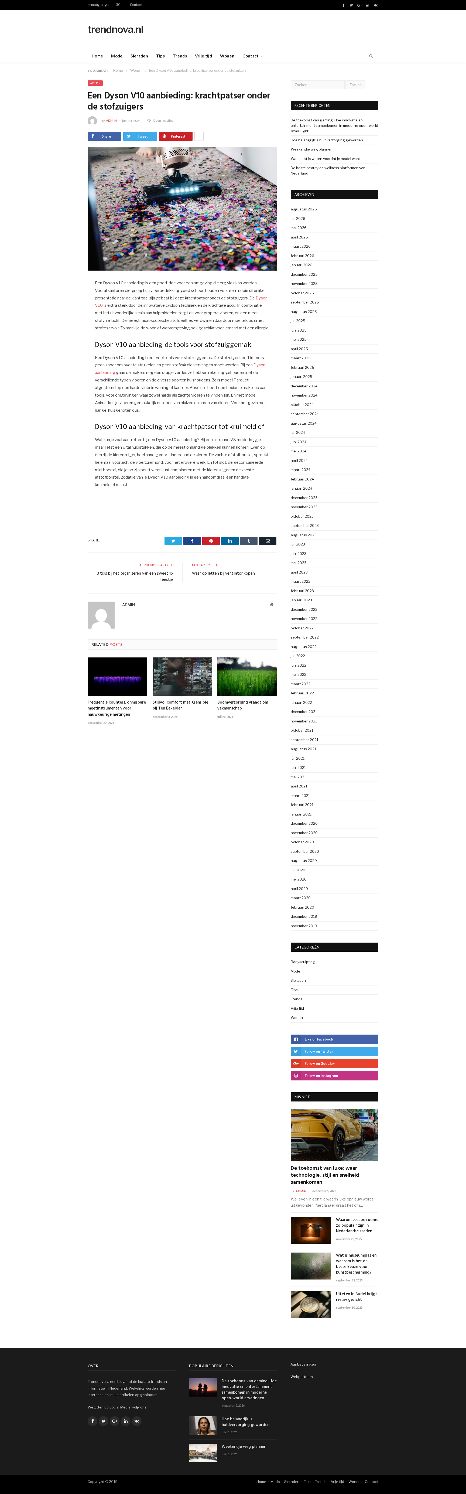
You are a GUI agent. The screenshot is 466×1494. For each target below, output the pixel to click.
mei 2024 (298, 451)
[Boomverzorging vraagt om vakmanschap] (247, 676)
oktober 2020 (302, 842)
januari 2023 (301, 600)
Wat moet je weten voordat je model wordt (326, 158)
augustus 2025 (304, 311)
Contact (136, 5)
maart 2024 (300, 470)
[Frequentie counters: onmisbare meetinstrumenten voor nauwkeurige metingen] (117, 676)
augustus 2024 (304, 423)
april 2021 (299, 786)
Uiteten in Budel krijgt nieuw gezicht (356, 1297)
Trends (180, 55)
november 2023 (304, 507)
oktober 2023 (302, 516)
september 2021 (304, 740)
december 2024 (304, 386)
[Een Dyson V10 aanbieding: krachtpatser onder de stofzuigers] (182, 209)
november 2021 (304, 721)
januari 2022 (301, 702)
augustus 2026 (304, 209)
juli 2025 (298, 321)
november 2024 (304, 395)
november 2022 (304, 618)
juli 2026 (298, 218)
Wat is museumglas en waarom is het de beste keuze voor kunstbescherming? (356, 1264)
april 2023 (299, 572)
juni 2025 (299, 330)
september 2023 (305, 525)
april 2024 (299, 460)
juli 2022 (298, 656)
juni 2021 (298, 767)
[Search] (371, 56)
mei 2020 (299, 879)
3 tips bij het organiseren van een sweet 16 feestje (135, 576)
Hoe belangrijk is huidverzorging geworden (327, 140)
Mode (116, 55)
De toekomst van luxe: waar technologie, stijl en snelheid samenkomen (325, 1175)
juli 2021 (297, 758)
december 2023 (304, 498)
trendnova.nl (115, 29)
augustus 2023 (304, 535)
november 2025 (304, 283)
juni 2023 (298, 553)
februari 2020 (302, 907)
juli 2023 (298, 544)
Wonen (227, 55)
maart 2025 (301, 358)
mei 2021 (298, 777)
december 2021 (304, 712)
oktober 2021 (302, 730)
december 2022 (304, 609)
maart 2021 (300, 795)
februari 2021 (302, 805)
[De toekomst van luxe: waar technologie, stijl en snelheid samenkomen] (334, 1135)
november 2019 (304, 926)
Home (97, 55)
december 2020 (304, 823)
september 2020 (305, 851)
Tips (160, 55)
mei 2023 (298, 563)
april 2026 (299, 237)
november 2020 (304, 833)
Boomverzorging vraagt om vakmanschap (242, 705)
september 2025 (305, 302)
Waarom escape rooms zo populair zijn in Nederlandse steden (357, 1225)
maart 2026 (301, 246)
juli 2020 (298, 870)
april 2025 (299, 349)
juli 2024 (298, 432)
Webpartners (301, 1376)
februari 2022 (302, 693)
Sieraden (139, 55)
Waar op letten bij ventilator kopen (223, 573)
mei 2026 (299, 228)
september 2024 (305, 414)
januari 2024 (301, 488)
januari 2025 (301, 376)
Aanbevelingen (303, 1364)
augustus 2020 (304, 860)
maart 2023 (300, 581)
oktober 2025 (302, 293)
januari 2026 (301, 265)
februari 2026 (302, 256)
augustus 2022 (304, 646)
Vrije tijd (203, 55)
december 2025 (304, 274)
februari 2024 (302, 479)
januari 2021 (301, 814)
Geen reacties (163, 120)
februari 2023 (302, 591)
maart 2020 (301, 898)
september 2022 (305, 637)
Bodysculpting (303, 962)
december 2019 (304, 916)
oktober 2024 (302, 405)
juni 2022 (298, 665)
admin (111, 120)
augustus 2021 (303, 749)
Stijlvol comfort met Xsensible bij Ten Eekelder (180, 705)
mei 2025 (299, 339)
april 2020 (299, 888)
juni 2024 (298, 442)
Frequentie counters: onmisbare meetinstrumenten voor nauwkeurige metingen (117, 708)
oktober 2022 (302, 628)
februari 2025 (302, 367)
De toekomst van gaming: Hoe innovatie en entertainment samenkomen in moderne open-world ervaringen (334, 125)
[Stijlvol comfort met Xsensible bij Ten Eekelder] (182, 676)
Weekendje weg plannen (312, 149)
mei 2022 (298, 674)
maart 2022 (300, 684)
